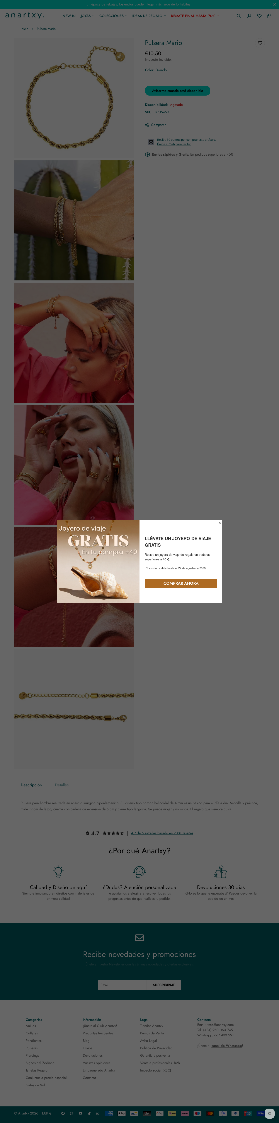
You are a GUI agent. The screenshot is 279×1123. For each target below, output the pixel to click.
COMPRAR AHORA (181, 583)
